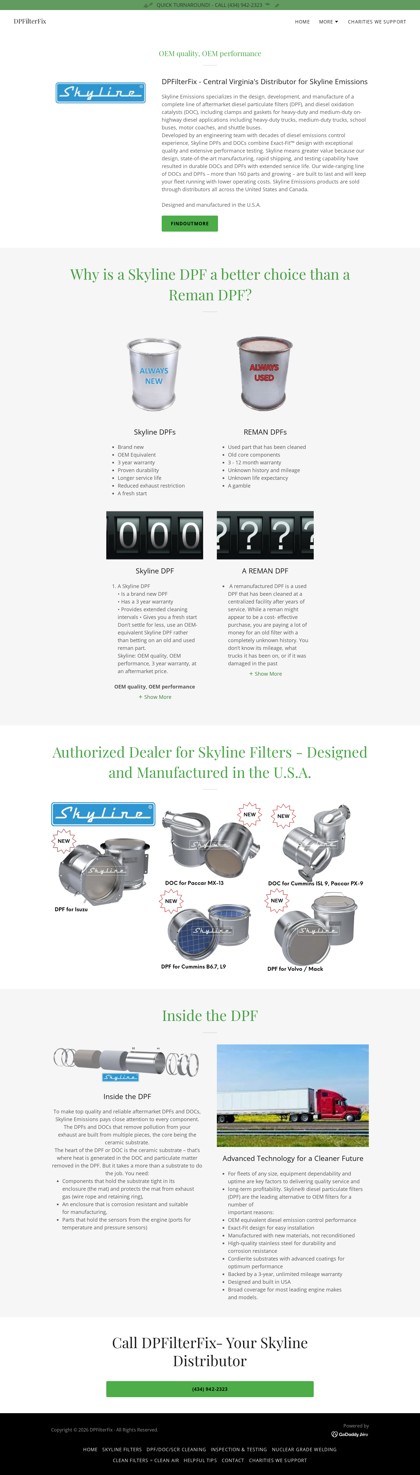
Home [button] (90, 1449)
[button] (329, 21)
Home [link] (302, 22)
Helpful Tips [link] (200, 1460)
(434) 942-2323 (210, 1389)
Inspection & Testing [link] (239, 1449)
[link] (30, 21)
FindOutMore (190, 223)
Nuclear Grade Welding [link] (304, 1449)
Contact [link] (233, 1460)
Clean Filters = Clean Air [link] (146, 1460)
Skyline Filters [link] (122, 1449)
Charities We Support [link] (377, 22)
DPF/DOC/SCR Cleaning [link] (176, 1449)
